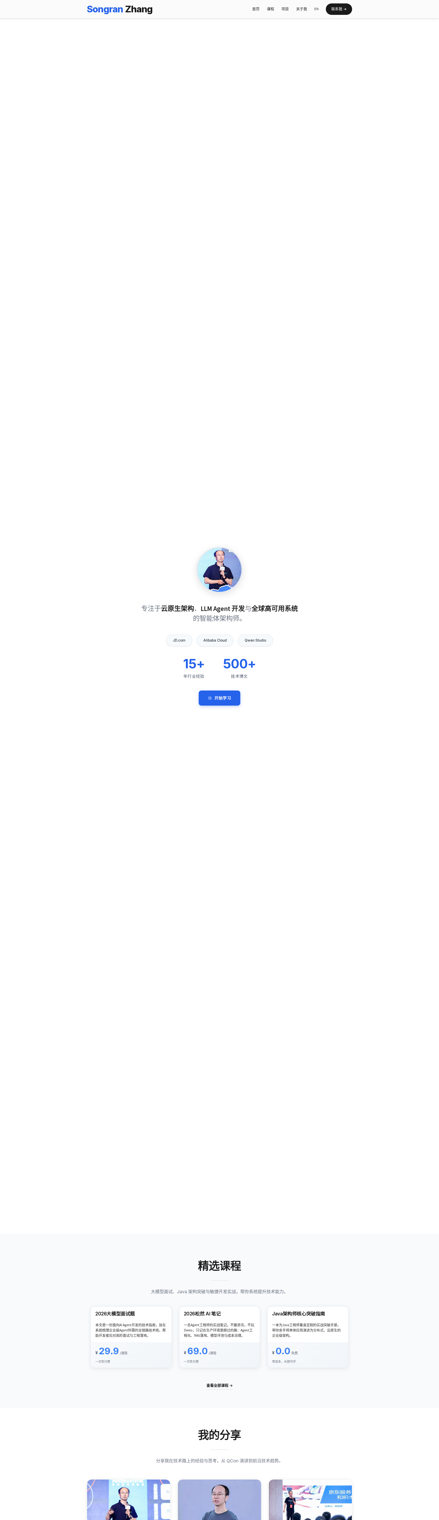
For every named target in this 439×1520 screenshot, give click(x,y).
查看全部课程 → (219, 1385)
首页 (256, 9)
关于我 (301, 9)
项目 (285, 9)
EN (316, 9)
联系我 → (339, 9)
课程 (270, 9)
